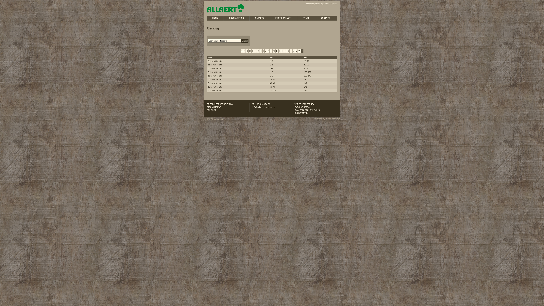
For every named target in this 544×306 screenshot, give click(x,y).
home (215, 18)
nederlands (309, 4)
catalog (259, 18)
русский (334, 4)
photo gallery (283, 18)
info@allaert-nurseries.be (263, 107)
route (306, 18)
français (318, 4)
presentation (236, 18)
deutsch (326, 4)
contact (325, 18)
